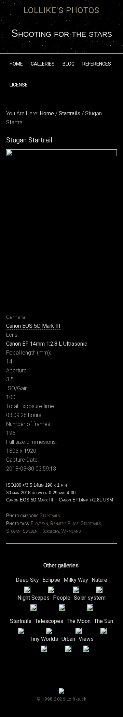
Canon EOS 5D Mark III (33, 326)
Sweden (30, 531)
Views (86, 639)
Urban (68, 639)
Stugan (13, 531)
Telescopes (49, 621)
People (61, 597)
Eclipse (51, 580)
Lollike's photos (61, 10)
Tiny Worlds (44, 639)
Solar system (90, 597)
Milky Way (76, 580)
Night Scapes (33, 597)
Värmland (71, 531)
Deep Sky (27, 580)
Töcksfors (49, 531)
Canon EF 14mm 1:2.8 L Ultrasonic (46, 343)
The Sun (103, 621)
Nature (99, 580)
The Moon (79, 621)
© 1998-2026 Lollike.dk (61, 699)
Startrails (69, 113)
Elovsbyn (39, 523)
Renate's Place (64, 523)
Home (47, 113)
